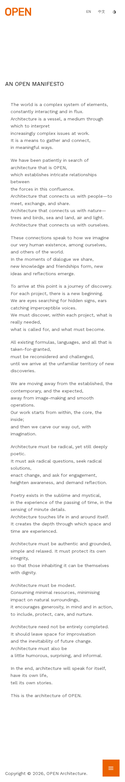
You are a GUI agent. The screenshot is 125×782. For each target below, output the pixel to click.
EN (88, 11)
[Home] (18, 11)
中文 (101, 12)
